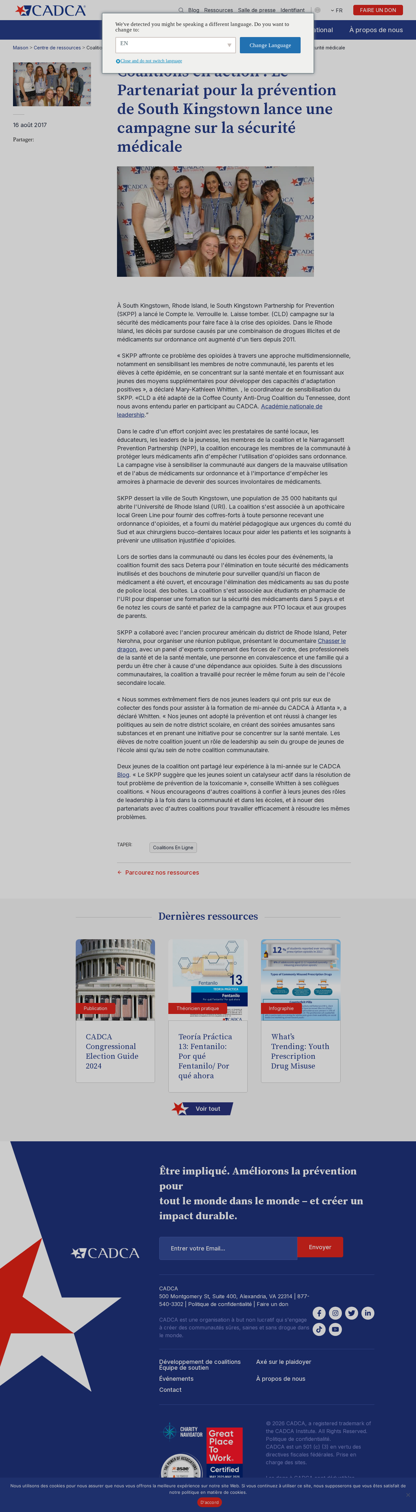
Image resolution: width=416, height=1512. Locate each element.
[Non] (408, 1495)
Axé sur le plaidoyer (283, 1361)
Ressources (218, 10)
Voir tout (208, 1108)
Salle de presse (257, 10)
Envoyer (320, 1247)
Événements (176, 1378)
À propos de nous (376, 30)
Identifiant (292, 10)
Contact (170, 1389)
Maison (20, 47)
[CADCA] (50, 10)
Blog (193, 10)
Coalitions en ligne (173, 847)
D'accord (210, 1502)
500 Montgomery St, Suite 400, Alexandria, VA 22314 (225, 1296)
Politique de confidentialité (220, 1304)
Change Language (270, 45)
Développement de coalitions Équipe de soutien (200, 1364)
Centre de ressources (57, 47)
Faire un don (378, 10)
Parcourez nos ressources (162, 872)
